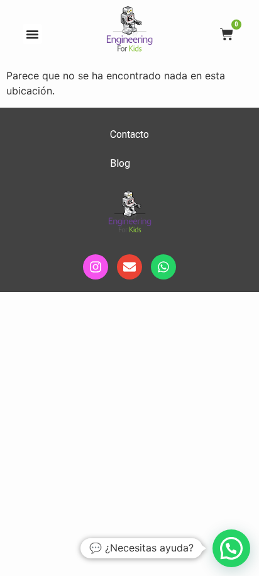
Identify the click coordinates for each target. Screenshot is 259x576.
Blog (120, 163)
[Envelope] (129, 267)
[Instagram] (95, 267)
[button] (33, 34)
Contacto (129, 134)
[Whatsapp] (163, 267)
